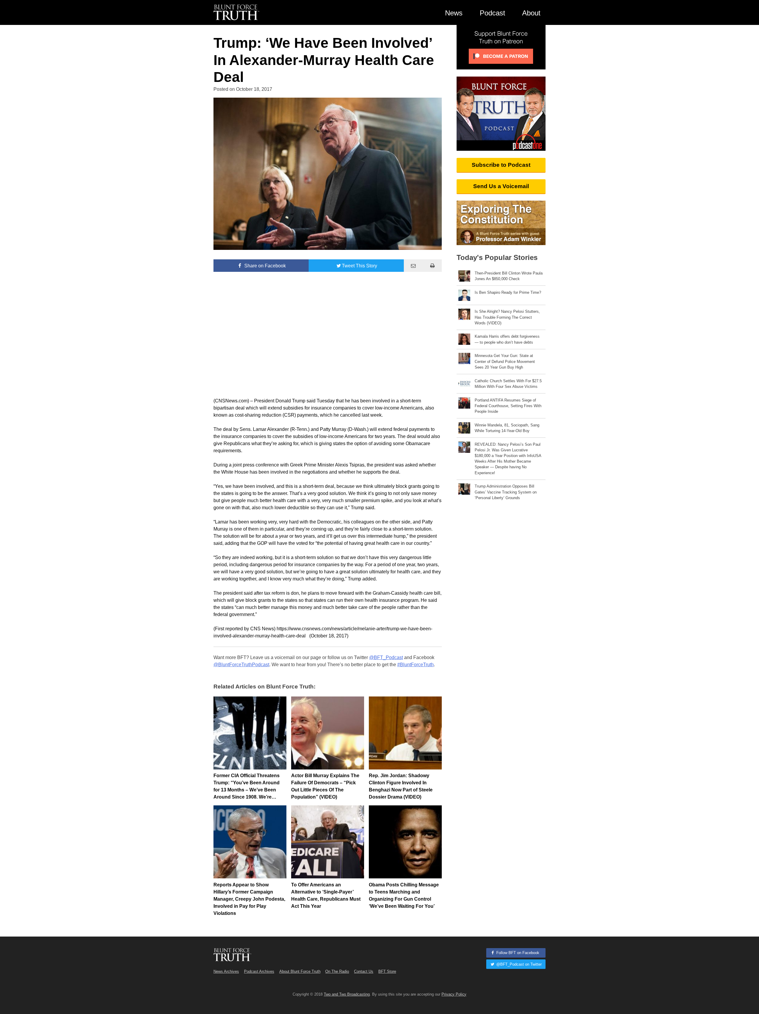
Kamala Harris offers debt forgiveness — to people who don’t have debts (507, 339)
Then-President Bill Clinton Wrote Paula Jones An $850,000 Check (509, 276)
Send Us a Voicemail (501, 186)
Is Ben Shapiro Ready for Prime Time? (508, 292)
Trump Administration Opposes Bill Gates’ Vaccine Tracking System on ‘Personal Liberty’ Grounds (506, 492)
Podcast (492, 13)
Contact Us (363, 971)
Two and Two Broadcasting (347, 994)
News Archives (226, 971)
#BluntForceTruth (415, 664)
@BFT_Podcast (386, 657)
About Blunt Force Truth (299, 971)
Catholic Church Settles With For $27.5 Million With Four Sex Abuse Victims (508, 384)
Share (264, 265)
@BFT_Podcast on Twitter (518, 964)
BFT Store (387, 971)
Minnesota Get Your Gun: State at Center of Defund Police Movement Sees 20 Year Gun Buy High (505, 361)
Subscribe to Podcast (501, 165)
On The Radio (337, 971)
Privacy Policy (453, 994)
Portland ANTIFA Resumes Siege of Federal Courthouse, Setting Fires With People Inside (508, 406)
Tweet (359, 265)
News (454, 13)
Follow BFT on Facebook (517, 952)
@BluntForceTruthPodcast (241, 664)
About (531, 13)
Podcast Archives (259, 971)
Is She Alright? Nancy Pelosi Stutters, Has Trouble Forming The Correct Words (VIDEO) (507, 317)
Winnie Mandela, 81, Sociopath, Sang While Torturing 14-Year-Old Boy (507, 428)
